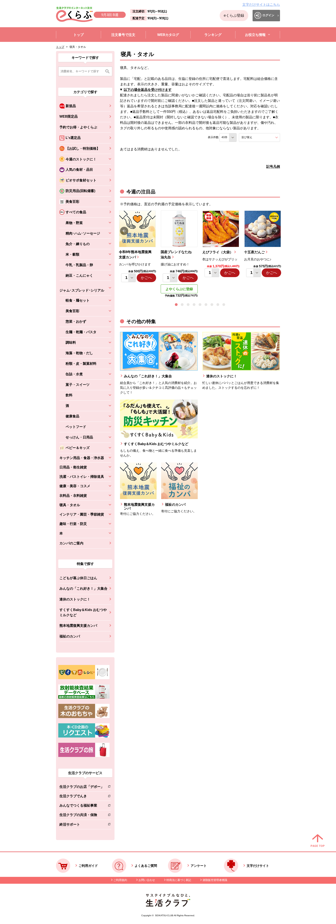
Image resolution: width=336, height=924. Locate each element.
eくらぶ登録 (234, 15)
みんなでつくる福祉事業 (81, 806)
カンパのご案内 (71, 543)
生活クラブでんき (81, 797)
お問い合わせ (147, 880)
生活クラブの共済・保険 (81, 816)
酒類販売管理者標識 (215, 880)
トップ (60, 47)
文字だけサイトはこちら (261, 4)
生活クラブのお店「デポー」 (81, 787)
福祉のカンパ (69, 636)
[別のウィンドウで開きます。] (83, 697)
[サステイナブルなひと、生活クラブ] (168, 905)
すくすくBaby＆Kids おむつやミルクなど (83, 612)
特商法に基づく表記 (178, 880)
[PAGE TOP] (318, 841)
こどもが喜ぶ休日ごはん (78, 578)
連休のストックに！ (74, 599)
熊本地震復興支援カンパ (78, 625)
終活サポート (81, 825)
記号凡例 (273, 166)
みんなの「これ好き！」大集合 (83, 588)
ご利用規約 (120, 880)
